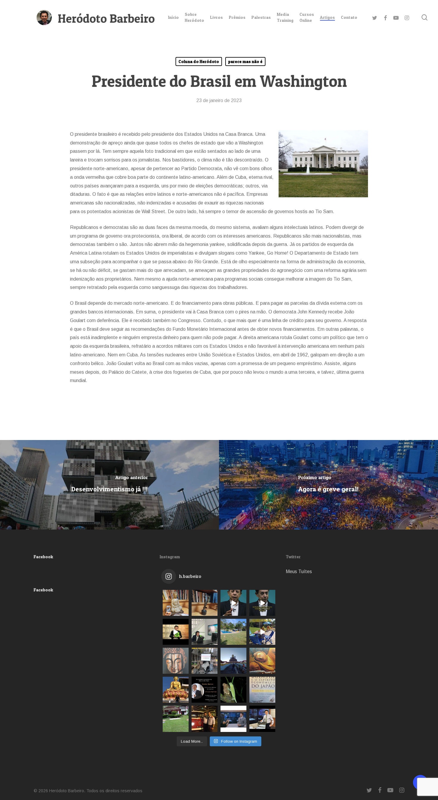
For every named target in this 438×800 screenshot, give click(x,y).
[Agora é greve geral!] (328, 485)
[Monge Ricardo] (262, 690)
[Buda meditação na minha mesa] (176, 603)
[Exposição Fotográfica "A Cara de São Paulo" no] (205, 690)
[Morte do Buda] (262, 661)
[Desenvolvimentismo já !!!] (109, 485)
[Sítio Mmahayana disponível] (262, 632)
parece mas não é (245, 61)
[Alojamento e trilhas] (233, 632)
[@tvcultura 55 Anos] (176, 632)
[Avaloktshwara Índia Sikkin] (233, 661)
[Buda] (176, 661)
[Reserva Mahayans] (233, 690)
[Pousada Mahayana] (176, 719)
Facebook (43, 556)
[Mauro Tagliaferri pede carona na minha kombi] (205, 719)
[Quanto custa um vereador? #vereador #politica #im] (262, 603)
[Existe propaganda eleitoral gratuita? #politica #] (233, 603)
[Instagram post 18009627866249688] (176, 690)
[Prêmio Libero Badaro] (205, 603)
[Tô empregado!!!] (205, 661)
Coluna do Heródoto (198, 61)
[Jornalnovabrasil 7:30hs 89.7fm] (205, 632)
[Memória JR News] (233, 719)
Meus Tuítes (299, 571)
